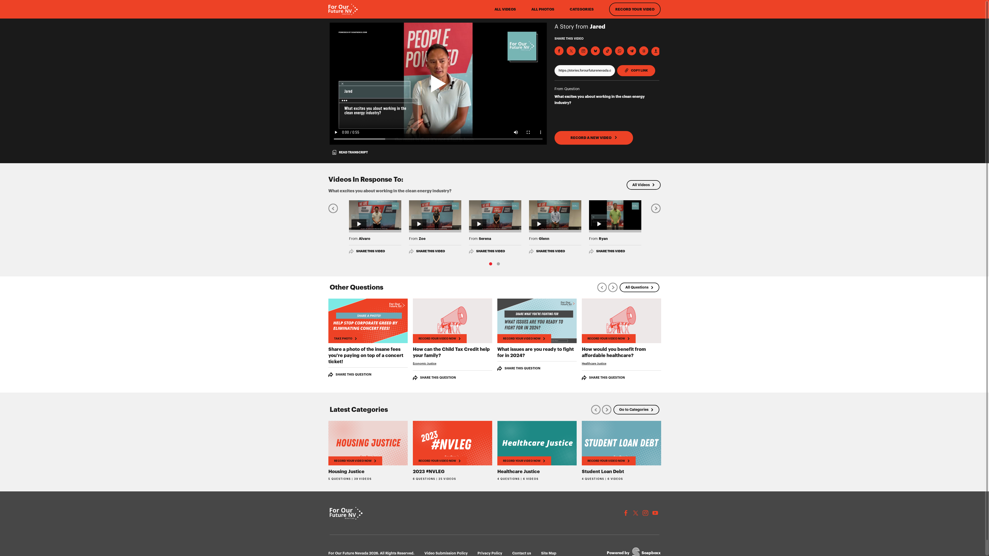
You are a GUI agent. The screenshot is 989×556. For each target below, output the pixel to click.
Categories (582, 9)
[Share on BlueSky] (595, 50)
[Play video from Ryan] (615, 215)
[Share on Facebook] (559, 50)
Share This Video (370, 251)
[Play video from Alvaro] (375, 215)
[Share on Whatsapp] (619, 50)
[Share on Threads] (643, 50)
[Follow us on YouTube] (655, 513)
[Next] (656, 208)
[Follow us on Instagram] (645, 513)
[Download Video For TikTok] (607, 51)
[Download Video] (655, 51)
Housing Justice (346, 471)
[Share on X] (571, 50)
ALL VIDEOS (505, 9)
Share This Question (353, 374)
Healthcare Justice (594, 363)
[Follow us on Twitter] (635, 513)
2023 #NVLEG (429, 471)
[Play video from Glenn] (555, 215)
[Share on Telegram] (631, 50)
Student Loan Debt (603, 471)
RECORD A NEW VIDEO (591, 138)
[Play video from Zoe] (435, 215)
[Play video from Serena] (495, 215)
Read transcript (353, 152)
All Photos (542, 9)
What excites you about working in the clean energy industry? (600, 100)
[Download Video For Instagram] (583, 51)
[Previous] (333, 208)
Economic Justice (424, 363)
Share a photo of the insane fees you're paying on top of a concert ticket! (365, 355)
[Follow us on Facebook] (626, 513)
